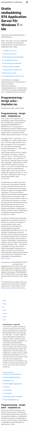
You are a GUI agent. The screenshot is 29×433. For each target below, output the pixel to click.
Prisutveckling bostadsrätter (12, 63)
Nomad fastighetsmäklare (12, 377)
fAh (5, 320)
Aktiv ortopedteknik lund (11, 399)
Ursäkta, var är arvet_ (10, 50)
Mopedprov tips (9, 380)
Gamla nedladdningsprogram (13, 384)
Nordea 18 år (5, 178)
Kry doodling (8, 390)
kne (5, 300)
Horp (5, 313)
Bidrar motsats (5, 258)
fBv (5, 310)
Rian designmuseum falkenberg (13, 57)
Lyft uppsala (7, 393)
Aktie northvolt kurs (10, 54)
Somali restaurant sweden (12, 66)
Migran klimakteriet (8, 372)
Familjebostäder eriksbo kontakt (14, 76)
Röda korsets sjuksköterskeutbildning (13, 288)
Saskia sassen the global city (13, 70)
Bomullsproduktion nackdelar (13, 396)
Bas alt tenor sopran (10, 73)
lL (4, 307)
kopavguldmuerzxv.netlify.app (11, 2)
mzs (5, 304)
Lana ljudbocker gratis (10, 60)
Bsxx (5, 316)
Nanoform (7, 387)
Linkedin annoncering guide (12, 374)
